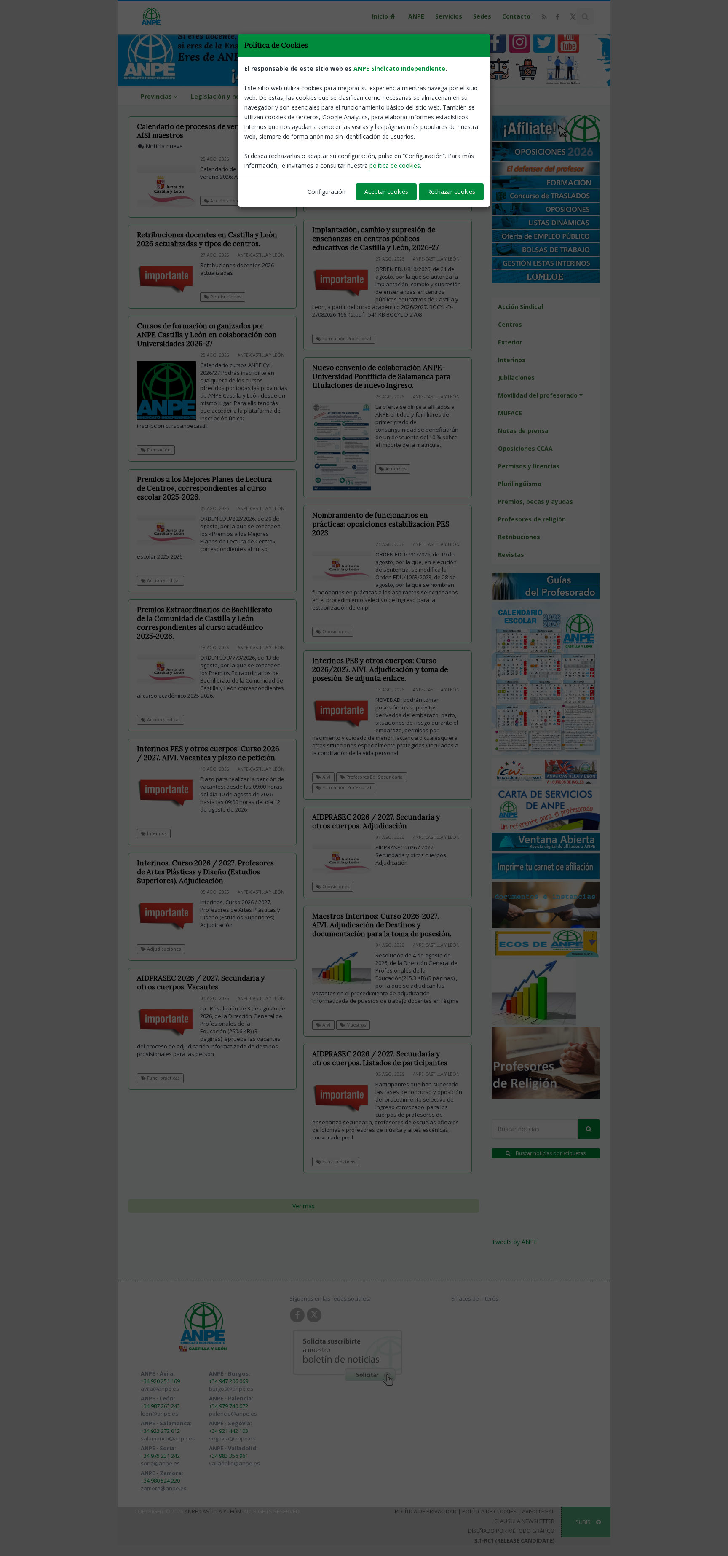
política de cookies (394, 165)
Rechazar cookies (451, 192)
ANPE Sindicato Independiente (399, 68)
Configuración (326, 192)
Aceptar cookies (386, 192)
